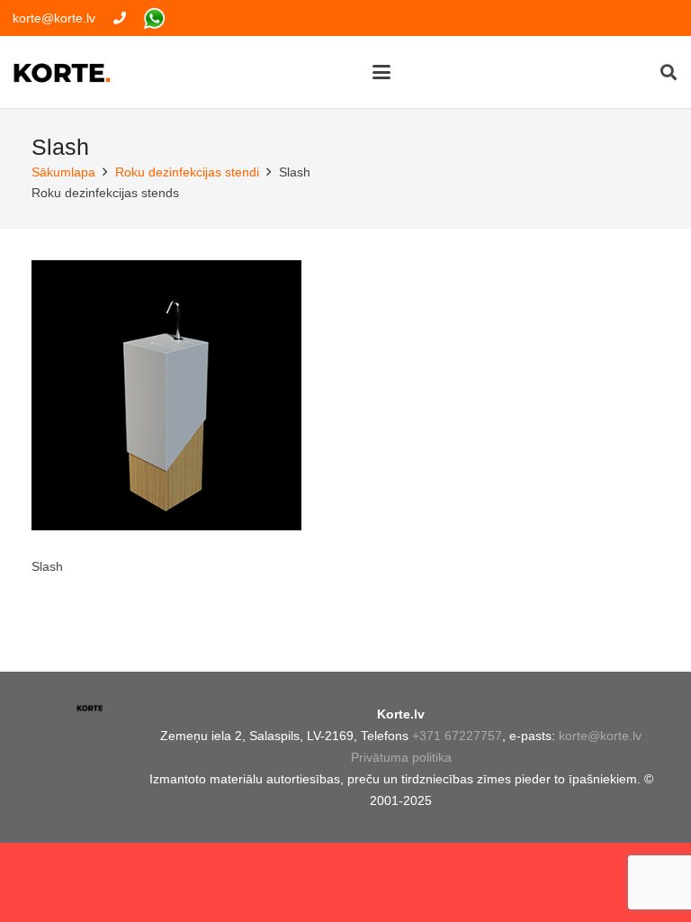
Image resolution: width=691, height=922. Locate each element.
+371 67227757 (457, 735)
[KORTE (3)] (62, 72)
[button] (380, 72)
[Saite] (119, 18)
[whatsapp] (154, 18)
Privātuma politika (401, 757)
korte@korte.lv (600, 735)
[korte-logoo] (90, 714)
